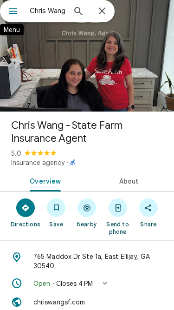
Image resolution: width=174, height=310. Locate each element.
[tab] (43, 180)
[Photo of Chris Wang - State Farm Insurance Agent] (87, 56)
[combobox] (47, 10)
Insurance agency (37, 162)
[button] (87, 283)
